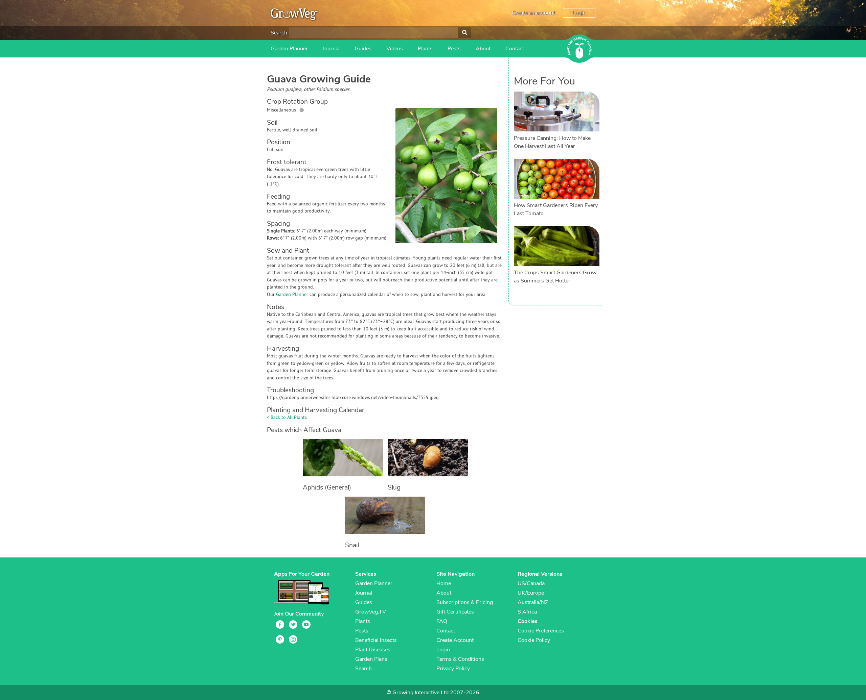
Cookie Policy (534, 640)
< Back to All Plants (287, 418)
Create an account (533, 13)
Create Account (455, 640)
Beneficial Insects (376, 640)
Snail (352, 545)
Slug (394, 487)
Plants (425, 48)
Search (279, 32)
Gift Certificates (455, 612)
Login (579, 13)
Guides (363, 48)
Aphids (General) (327, 487)
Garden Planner (289, 48)
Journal (331, 48)
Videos (394, 48)
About (483, 48)
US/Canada (531, 583)
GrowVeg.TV (370, 612)
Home (443, 583)
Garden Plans (371, 659)
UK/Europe (531, 593)
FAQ (441, 621)
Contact (514, 48)
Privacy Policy (453, 668)
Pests (454, 48)
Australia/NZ (533, 602)
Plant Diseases (372, 649)
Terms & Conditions (460, 659)
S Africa (527, 612)
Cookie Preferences (541, 630)
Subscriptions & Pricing (464, 602)
